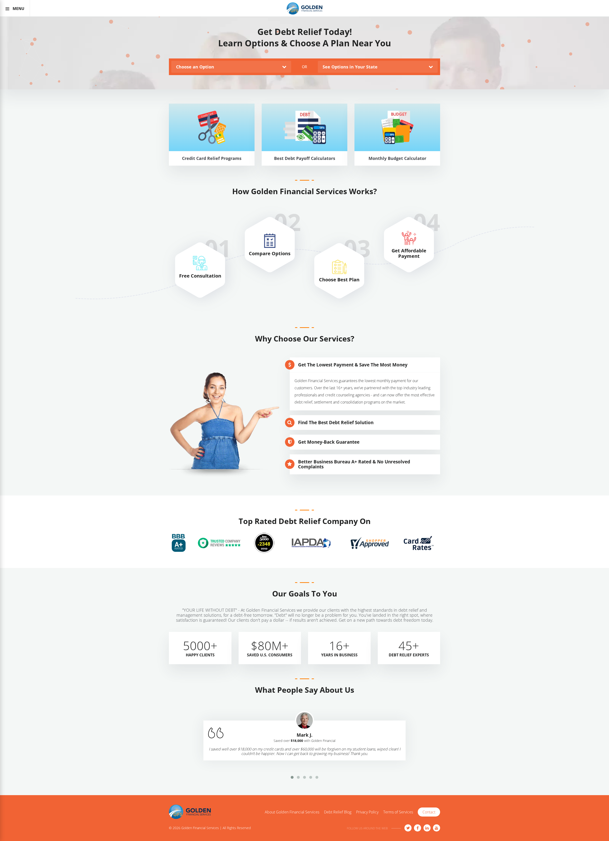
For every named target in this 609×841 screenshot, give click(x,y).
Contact (428, 812)
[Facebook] (417, 827)
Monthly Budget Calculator (397, 166)
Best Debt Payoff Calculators (304, 166)
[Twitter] (408, 827)
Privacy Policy (367, 812)
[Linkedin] (427, 827)
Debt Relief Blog (337, 812)
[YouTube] (436, 827)
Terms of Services (398, 812)
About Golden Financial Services (292, 812)
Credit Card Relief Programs (211, 166)
